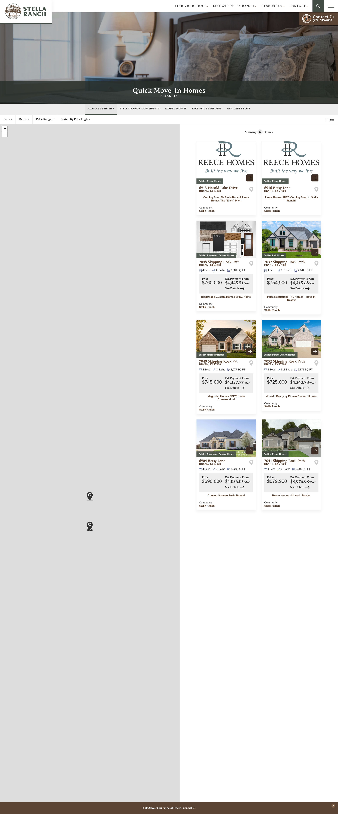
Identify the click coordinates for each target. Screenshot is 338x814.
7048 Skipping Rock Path (219, 263)
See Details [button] (232, 288)
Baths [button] (23, 119)
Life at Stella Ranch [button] (233, 6)
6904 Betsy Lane (212, 462)
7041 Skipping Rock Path (284, 462)
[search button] (318, 6)
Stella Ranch (207, 210)
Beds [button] (7, 119)
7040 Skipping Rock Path (219, 363)
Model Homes (176, 109)
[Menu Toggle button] (331, 6)
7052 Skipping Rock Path (284, 363)
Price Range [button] (43, 119)
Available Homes (101, 109)
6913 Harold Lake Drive (218, 189)
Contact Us (189, 808)
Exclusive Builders (207, 109)
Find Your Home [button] (190, 6)
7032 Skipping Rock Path (284, 263)
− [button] (5, 134)
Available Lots (238, 109)
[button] (318, 6)
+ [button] (5, 128)
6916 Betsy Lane (277, 189)
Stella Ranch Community (140, 109)
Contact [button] (297, 6)
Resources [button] (272, 6)
